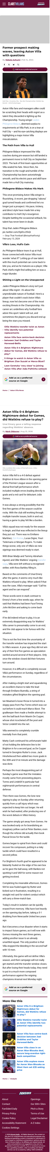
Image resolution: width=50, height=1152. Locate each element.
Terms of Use (37, 1113)
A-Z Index (35, 1123)
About (5, 1099)
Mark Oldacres (12, 431)
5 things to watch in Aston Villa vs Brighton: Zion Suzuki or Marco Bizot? (24, 360)
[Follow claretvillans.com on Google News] (43, 379)
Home (5, 390)
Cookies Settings (10, 1127)
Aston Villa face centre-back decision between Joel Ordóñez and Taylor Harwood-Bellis (24, 340)
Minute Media (15, 1134)
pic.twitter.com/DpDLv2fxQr (17, 232)
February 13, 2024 (11, 238)
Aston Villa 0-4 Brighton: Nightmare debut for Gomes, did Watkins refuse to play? (25, 351)
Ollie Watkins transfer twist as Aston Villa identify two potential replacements (24, 330)
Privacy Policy (9, 1113)
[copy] (18, 64)
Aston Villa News (17, 390)
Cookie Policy (9, 1118)
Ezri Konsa (18, 538)
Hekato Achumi (13, 60)
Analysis (13, 1079)
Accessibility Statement (14, 1123)
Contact (6, 1104)
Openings (35, 1099)
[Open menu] (4, 3)
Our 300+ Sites (38, 1104)
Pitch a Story (37, 1108)
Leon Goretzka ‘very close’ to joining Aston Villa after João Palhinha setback (25, 367)
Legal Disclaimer (39, 1118)
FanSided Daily (9, 1108)
